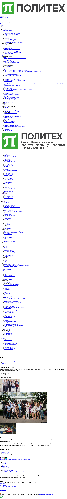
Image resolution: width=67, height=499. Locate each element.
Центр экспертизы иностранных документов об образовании (13, 318)
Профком (5, 208)
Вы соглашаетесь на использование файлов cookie (46, 494)
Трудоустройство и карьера (8, 350)
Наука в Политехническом (8, 273)
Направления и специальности (9, 251)
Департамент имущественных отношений (10, 113)
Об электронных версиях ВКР (8, 269)
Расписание (6, 168)
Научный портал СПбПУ (7, 271)
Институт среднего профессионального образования (12, 49)
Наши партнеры (6, 213)
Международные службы (8, 317)
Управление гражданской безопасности (10, 123)
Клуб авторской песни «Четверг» (9, 311)
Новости (5, 243)
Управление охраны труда (8, 117)
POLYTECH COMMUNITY (8, 198)
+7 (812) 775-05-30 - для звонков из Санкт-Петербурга (6, 484)
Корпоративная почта (7, 155)
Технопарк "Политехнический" (9, 102)
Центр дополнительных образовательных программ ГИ (12, 52)
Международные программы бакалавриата (10, 323)
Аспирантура (6, 181)
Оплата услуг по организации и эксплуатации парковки (13, 211)
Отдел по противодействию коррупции (10, 61)
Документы (6, 190)
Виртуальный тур (9, 30)
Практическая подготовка (8, 178)
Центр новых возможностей (8, 92)
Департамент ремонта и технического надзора (11, 114)
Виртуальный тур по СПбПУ (8, 165)
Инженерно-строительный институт (9, 32)
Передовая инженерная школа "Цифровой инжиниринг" (13, 39)
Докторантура (6, 185)
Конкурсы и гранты (7, 278)
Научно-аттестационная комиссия (9, 276)
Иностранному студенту (8, 175)
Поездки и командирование (8, 347)
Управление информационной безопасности (11, 108)
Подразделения (4, 20)
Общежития (6, 166)
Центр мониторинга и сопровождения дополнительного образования (15, 91)
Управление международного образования (10, 98)
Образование (4, 248)
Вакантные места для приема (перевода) (10, 266)
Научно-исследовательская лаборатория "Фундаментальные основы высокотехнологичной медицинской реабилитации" (23, 71)
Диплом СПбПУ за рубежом (8, 197)
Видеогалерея (6, 246)
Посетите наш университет (8, 337)
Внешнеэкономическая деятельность (9, 336)
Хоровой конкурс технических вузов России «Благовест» (13, 302)
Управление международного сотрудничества (11, 99)
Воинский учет (6, 169)
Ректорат (5, 57)
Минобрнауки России (3, 480)
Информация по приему (8, 160)
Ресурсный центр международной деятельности (11, 97)
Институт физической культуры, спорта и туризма (12, 36)
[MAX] (0, 458)
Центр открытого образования (8, 93)
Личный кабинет (6, 184)
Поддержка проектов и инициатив (9, 348)
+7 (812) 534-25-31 (5, 453)
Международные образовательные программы (9, 354)
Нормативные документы (8, 254)
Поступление (6, 158)
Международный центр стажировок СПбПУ (11, 326)
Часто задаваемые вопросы (6, 464)
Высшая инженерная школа (8, 53)
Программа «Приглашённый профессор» (10, 321)
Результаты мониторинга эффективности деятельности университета (13, 471)
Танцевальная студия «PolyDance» (9, 312)
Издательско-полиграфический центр (10, 66)
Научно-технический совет (8, 275)
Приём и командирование (8, 319)
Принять (2, 495)
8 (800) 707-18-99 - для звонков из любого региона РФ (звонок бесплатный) (9, 486)
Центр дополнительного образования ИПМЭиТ (11, 51)
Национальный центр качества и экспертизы (11, 74)
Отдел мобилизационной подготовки (10, 121)
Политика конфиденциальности (5, 479)
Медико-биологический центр (8, 69)
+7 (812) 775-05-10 (3, 490)
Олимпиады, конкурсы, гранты (9, 253)
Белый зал (5, 292)
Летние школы (4, 362)
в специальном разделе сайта (34, 491)
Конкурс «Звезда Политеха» (8, 299)
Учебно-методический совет (8, 258)
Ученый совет (6, 226)
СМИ (5, 244)
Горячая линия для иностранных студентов (10, 170)
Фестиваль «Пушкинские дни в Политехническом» (12, 300)
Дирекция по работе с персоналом (9, 59)
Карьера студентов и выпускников (9, 215)
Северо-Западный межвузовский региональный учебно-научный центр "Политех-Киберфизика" (19, 89)
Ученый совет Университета (8, 130)
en (2, 24)
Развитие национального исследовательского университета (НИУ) (14, 232)
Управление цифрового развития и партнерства (11, 111)
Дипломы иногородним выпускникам (10, 195)
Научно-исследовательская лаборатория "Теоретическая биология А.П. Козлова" (16, 70)
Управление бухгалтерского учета (9, 105)
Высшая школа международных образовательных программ (13, 42)
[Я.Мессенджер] (6, 458)
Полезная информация (4, 459)
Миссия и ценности (7, 219)
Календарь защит (6, 187)
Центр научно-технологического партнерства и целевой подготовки (14, 80)
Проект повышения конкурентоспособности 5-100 (12, 231)
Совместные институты (7, 256)
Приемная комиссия (7, 159)
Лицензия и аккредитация (8, 237)
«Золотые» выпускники (7, 200)
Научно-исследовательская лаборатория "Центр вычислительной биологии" (16, 72)
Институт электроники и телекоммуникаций (11, 37)
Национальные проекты (8, 272)
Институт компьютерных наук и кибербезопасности (12, 34)
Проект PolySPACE (7, 322)
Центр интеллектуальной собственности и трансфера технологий (14, 78)
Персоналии (6, 222)
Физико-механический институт (9, 40)
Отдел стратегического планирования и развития (11, 62)
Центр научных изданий (8, 81)
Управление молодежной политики (9, 64)
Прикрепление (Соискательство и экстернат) (11, 186)
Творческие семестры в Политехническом (10, 296)
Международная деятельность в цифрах (10, 316)
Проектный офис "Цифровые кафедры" (10, 88)
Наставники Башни (7, 351)
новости (5, 247)
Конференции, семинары (8, 279)
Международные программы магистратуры (11, 324)
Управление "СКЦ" (7, 107)
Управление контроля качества (9, 76)
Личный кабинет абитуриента (8, 154)
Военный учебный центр (8, 46)
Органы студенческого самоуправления (10, 344)
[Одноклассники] (4, 458)
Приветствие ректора (7, 218)
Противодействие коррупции (6, 469)
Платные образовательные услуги (9, 161)
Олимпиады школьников (8, 163)
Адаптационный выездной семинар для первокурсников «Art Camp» (14, 298)
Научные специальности (8, 189)
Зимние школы (6, 327)
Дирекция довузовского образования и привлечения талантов (13, 85)
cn (2, 25)
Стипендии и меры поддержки (9, 172)
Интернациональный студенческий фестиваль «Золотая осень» (14, 303)
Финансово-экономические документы (10, 240)
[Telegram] (3, 458)
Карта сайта (28, 459)
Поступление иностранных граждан (9, 252)
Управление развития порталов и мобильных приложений (13, 110)
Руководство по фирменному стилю (9, 241)
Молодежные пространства (8, 349)
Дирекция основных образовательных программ (11, 87)
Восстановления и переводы (8, 174)
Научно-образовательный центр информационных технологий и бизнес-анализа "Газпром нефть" (19, 73)
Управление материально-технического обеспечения (12, 67)
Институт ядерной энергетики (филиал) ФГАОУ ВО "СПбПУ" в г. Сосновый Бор (16, 44)
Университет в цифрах (7, 233)
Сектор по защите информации (9, 122)
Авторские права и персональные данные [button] (6, 473)
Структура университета (8, 220)
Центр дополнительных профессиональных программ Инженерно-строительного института (18, 50)
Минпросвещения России (11, 480)
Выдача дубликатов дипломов (8, 196)
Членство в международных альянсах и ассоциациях (12, 332)
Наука (3, 270)
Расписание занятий (7, 183)
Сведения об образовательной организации (14, 459)
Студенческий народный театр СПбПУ (10, 306)
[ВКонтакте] (2, 458)
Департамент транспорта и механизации (10, 115)
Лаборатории (6, 274)
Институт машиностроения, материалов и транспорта (12, 35)
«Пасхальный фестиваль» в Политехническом (11, 301)
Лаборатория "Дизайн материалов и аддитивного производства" (14, 68)
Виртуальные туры (7, 224)
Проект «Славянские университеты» (9, 335)
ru (0, 23)
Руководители (6, 227)
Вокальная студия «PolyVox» (8, 309)
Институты (4, 19)
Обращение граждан (5, 467)
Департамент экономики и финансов (9, 104)
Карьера (5, 180)
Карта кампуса (4, 30)
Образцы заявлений (7, 289)
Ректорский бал (6, 297)
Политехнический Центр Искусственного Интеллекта (12, 75)
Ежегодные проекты (7, 346)
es (2, 26)
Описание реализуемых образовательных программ (12, 264)
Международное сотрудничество (7, 314)
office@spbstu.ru (2, 483)
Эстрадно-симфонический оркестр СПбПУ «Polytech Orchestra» (14, 307)
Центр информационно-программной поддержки (11, 79)
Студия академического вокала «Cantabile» (10, 310)
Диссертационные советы (8, 287)
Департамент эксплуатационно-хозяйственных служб (12, 116)
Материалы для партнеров (8, 214)
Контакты (5, 192)
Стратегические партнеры (8, 234)
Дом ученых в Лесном (7, 294)
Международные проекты (8, 333)
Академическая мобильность (8, 328)
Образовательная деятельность (9, 250)
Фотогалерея (6, 245)
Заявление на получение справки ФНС (10, 156)
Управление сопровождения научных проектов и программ (13, 77)
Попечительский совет (7, 129)
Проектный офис (6, 96)
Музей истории (6, 291)
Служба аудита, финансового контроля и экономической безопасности (15, 58)
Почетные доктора (7, 223)
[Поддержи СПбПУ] (1, 498)
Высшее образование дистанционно (9, 267)
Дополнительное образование (8, 173)
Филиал (5, 261)
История (5, 221)
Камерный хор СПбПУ (7, 308)
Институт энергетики (7, 38)
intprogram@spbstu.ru (5, 452)
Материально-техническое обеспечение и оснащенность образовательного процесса (17, 265)
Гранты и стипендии (7, 329)
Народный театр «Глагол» (8, 305)
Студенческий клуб (7, 293)
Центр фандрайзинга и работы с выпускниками (11, 119)
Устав (5, 238)
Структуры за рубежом (7, 331)
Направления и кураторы (8, 341)
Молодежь (3, 338)
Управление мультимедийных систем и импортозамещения (13, 109)
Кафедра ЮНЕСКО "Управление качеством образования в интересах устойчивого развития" (18, 60)
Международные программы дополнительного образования (13, 325)
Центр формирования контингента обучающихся (11, 94)
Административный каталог (8, 204)
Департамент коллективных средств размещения (11, 125)
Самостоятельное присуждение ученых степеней (11, 284)
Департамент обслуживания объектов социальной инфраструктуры (14, 126)
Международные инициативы (8, 334)
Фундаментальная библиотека (8, 90)
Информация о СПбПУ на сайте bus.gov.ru (8, 468)
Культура (3, 290)
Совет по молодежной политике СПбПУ (10, 343)
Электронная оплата (7, 153)
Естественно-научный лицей (8, 48)
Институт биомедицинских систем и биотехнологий (12, 33)
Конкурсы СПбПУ (7, 282)
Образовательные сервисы (8, 340)
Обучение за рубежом (7, 177)
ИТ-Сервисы (6, 209)
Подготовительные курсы (8, 164)
